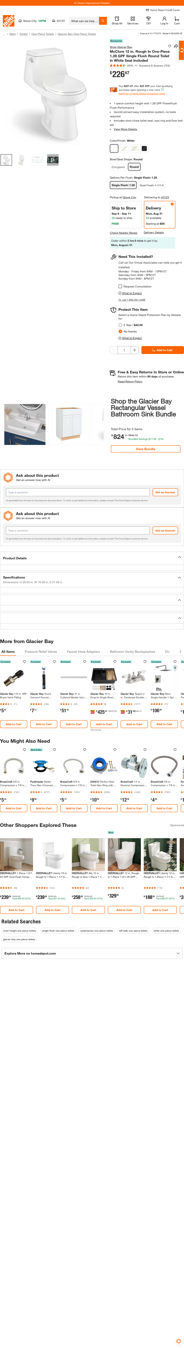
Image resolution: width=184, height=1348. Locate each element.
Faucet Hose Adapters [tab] (83, 651)
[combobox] (84, 21)
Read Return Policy (130, 381)
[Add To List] (169, 46)
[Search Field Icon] (103, 21)
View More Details (125, 129)
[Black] (144, 148)
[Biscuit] (124, 148)
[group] (25, 425)
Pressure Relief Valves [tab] (41, 651)
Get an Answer (165, 492)
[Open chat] (181, 50)
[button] (99, 424)
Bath (13, 34)
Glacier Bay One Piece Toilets (77, 34)
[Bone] (134, 148)
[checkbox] (120, 286)
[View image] (6, 160)
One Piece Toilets (42, 34)
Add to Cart (164, 350)
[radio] (120, 325)
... (4, 34)
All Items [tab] (8, 651)
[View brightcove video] (53, 160)
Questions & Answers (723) (154, 65)
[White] (114, 148)
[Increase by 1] (135, 350)
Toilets (23, 34)
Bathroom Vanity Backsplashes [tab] (132, 651)
